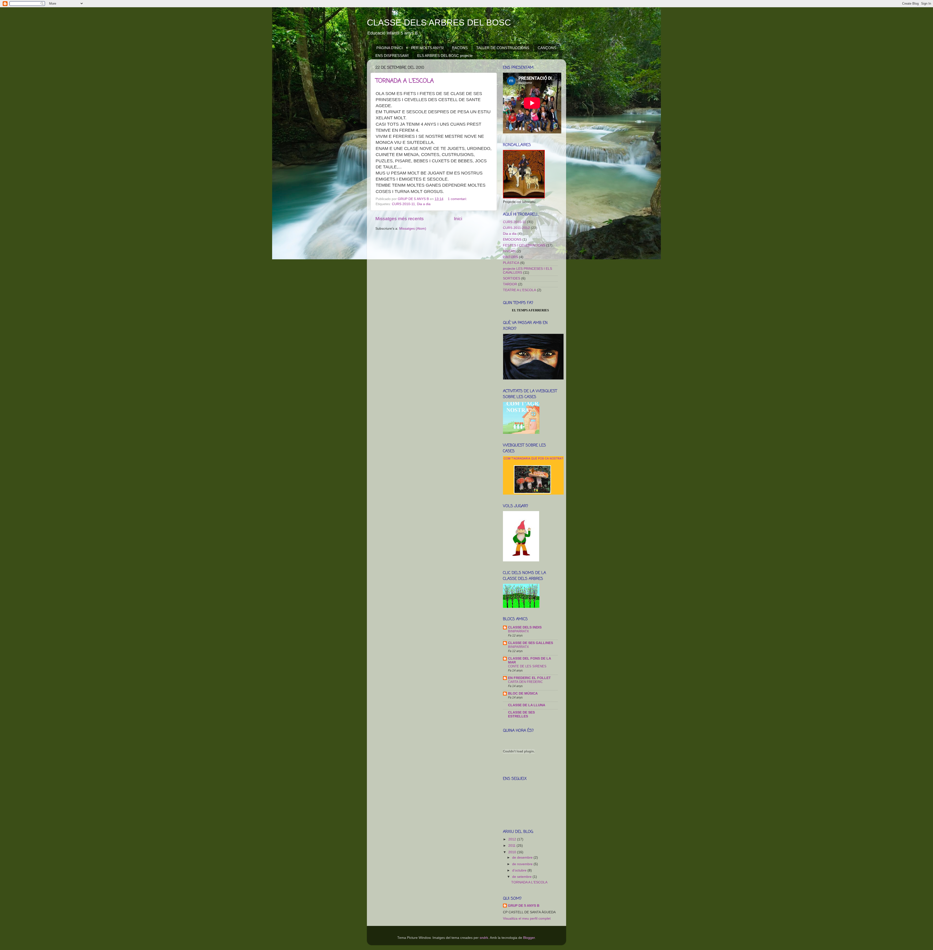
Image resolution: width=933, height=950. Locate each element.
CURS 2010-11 (403, 204)
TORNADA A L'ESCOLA (405, 81)
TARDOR (510, 284)
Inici (458, 218)
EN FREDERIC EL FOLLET (529, 678)
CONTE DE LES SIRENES (527, 666)
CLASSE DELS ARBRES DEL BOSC (439, 22)
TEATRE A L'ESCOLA (519, 290)
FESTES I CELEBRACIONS (524, 245)
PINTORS (510, 257)
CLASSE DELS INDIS (525, 627)
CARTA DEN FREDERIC (525, 682)
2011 (512, 845)
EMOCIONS (512, 239)
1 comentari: (458, 199)
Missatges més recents (399, 218)
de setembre (522, 877)
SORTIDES (511, 278)
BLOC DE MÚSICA (523, 693)
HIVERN (509, 251)
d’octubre (519, 870)
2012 (512, 839)
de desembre (523, 857)
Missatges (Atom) (412, 228)
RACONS (460, 48)
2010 (512, 852)
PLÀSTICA (511, 263)
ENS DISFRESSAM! (392, 55)
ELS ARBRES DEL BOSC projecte (445, 55)
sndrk (484, 938)
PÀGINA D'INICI (389, 48)
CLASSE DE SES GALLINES (530, 643)
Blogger (529, 938)
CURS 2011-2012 (516, 228)
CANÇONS (547, 48)
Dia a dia (424, 204)
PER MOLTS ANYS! (427, 48)
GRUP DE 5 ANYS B (523, 905)
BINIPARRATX (518, 631)
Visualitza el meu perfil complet (527, 918)
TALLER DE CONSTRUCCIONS (502, 48)
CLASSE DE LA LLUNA (526, 705)
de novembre (523, 864)
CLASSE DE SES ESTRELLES (521, 714)
